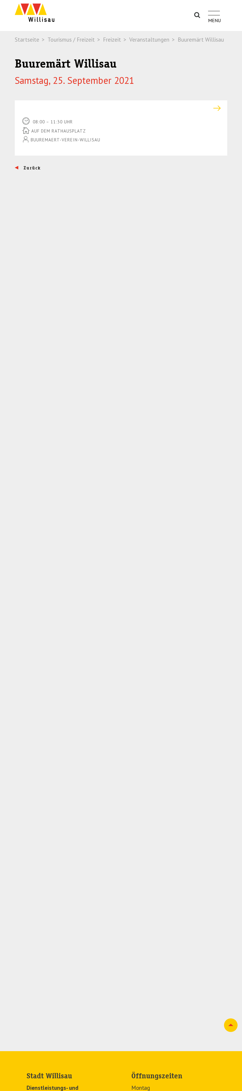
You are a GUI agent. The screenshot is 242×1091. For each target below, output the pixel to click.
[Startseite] (34, 12)
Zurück (31, 168)
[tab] (121, 108)
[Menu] (214, 10)
